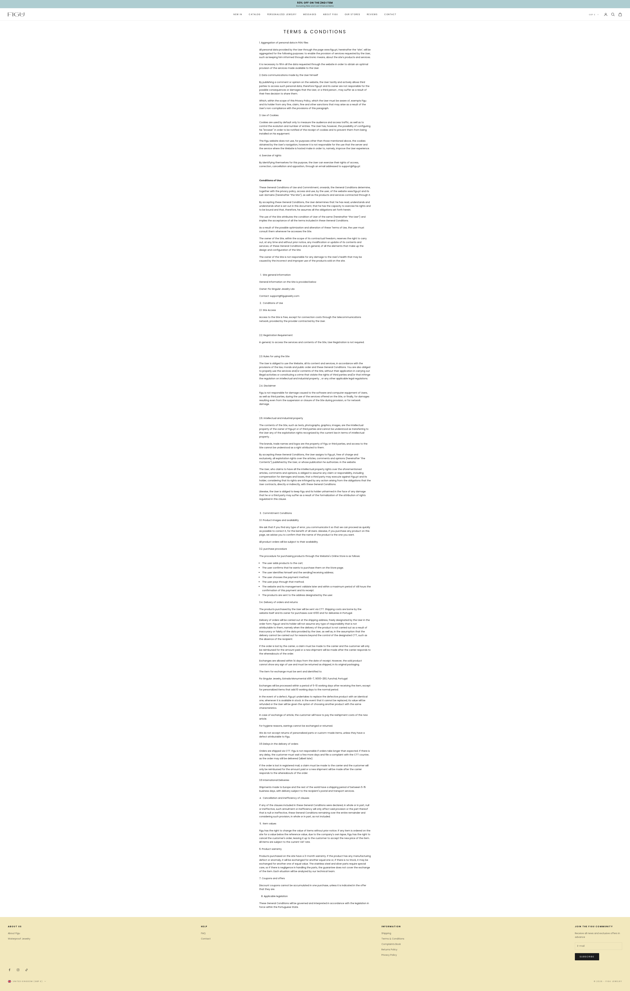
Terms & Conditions (392, 938)
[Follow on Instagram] (18, 969)
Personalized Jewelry (282, 14)
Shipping (386, 933)
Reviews (372, 14)
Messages (309, 14)
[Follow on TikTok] (26, 969)
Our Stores (352, 14)
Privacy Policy (389, 955)
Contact (390, 14)
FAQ (203, 933)
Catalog (255, 14)
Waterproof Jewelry (19, 938)
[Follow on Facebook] (9, 969)
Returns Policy (389, 949)
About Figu (330, 14)
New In (237, 14)
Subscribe (587, 956)
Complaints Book (391, 944)
